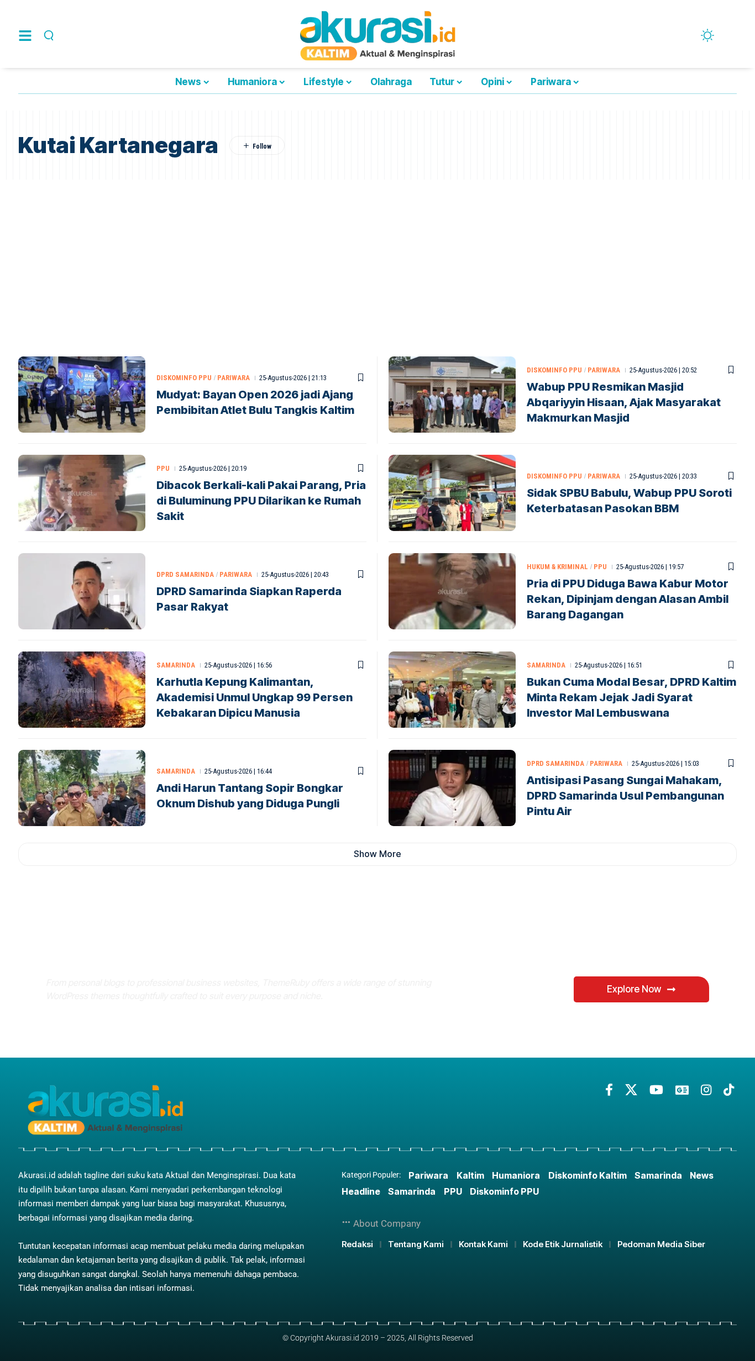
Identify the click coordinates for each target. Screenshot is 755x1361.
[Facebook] (609, 1090)
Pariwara (233, 378)
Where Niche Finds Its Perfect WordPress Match (230, 944)
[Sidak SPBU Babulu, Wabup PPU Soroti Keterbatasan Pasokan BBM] (452, 493)
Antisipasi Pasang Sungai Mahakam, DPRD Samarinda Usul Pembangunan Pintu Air (625, 796)
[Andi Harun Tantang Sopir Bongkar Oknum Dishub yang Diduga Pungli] (81, 788)
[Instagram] (706, 1090)
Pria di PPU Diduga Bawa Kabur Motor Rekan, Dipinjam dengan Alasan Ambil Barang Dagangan (627, 599)
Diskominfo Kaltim (587, 1175)
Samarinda (175, 665)
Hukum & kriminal (557, 567)
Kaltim (470, 1175)
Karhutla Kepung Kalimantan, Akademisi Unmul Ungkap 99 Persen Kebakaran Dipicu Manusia (254, 697)
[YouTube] (656, 1090)
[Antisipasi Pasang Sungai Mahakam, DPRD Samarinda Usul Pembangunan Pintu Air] (452, 788)
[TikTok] (729, 1090)
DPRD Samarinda (185, 574)
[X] (631, 1090)
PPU (163, 468)
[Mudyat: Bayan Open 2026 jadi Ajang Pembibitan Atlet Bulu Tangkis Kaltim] (81, 394)
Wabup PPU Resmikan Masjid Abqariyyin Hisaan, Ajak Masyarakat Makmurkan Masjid (624, 402)
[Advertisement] (377, 262)
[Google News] (682, 1090)
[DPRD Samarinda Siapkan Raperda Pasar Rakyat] (81, 591)
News (702, 1175)
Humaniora (516, 1175)
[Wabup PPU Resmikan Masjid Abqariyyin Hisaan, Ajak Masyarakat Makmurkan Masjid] (452, 394)
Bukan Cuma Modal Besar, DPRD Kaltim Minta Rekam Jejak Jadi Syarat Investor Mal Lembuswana (631, 697)
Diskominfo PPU (184, 378)
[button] (47, 35)
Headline (361, 1191)
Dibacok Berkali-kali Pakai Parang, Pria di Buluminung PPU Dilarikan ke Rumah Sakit (261, 501)
